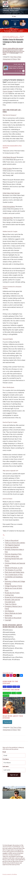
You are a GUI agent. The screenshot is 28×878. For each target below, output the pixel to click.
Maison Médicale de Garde (13, 613)
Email (4, 752)
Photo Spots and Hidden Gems (14, 572)
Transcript (7, 722)
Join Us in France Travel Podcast (11, 10)
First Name (6, 759)
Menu (15, 16)
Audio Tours (6, 695)
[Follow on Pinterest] (7, 675)
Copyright (8, 620)
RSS (18, 686)
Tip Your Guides (6, 693)
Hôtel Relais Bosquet (9, 157)
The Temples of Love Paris (13, 570)
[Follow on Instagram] (11, 675)
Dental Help (8, 615)
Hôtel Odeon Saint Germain (11, 193)
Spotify (14, 686)
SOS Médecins (9, 611)
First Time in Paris (15, 57)
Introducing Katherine (11, 547)
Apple (4, 686)
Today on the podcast (11, 540)
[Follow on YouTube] (14, 675)
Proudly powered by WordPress (10, 874)
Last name (6, 766)
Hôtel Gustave (7, 168)
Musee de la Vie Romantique (14, 597)
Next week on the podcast (13, 618)
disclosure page (14, 52)
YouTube (9, 686)
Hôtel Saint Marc (8, 218)
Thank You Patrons (10, 604)
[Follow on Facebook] (4, 675)
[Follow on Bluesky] (21, 675)
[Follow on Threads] (18, 675)
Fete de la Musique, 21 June (13, 568)
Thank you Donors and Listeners (15, 543)
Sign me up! (14, 775)
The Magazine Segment (12, 545)
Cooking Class (9, 595)
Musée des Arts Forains (12, 593)
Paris (18, 59)
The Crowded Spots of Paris (14, 574)
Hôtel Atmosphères (9, 206)
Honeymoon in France (10, 59)
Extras (13, 693)
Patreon (19, 693)
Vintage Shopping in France (13, 586)
